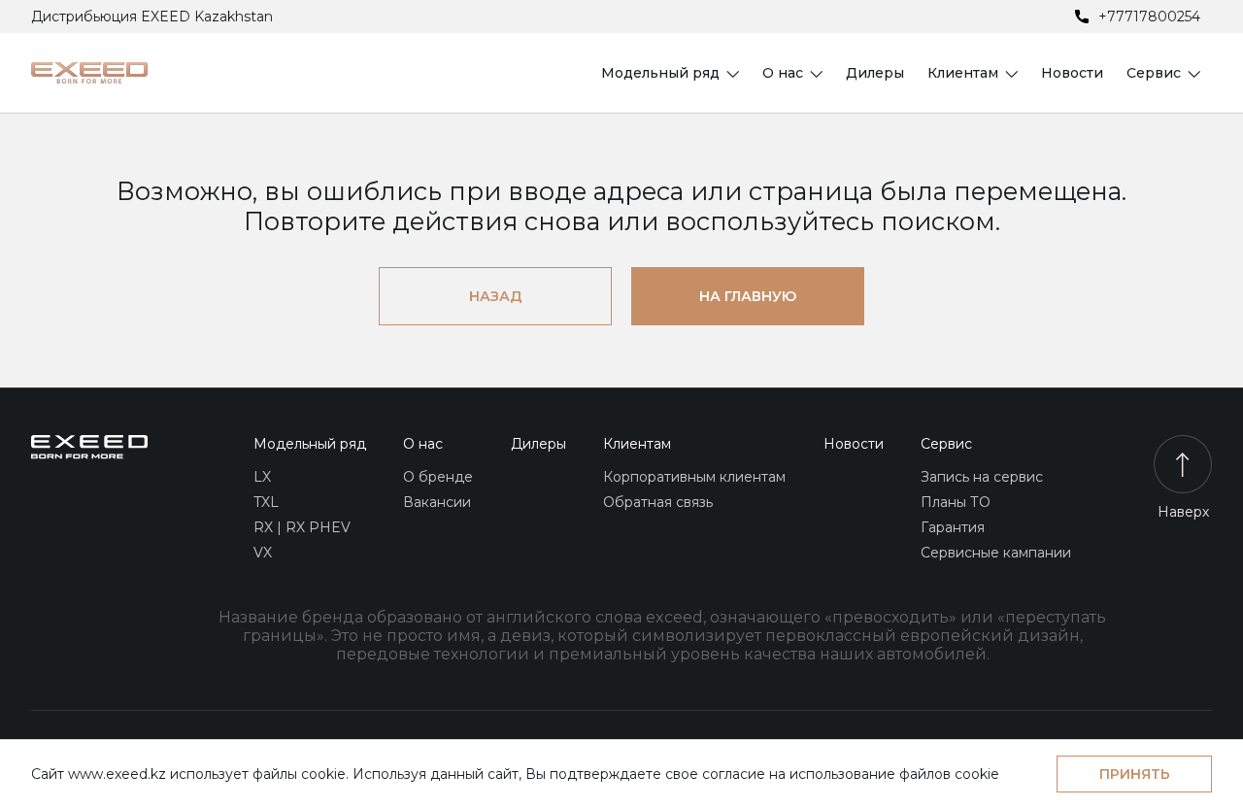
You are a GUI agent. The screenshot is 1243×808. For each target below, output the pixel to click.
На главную (747, 296)
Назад (495, 296)
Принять (1134, 774)
